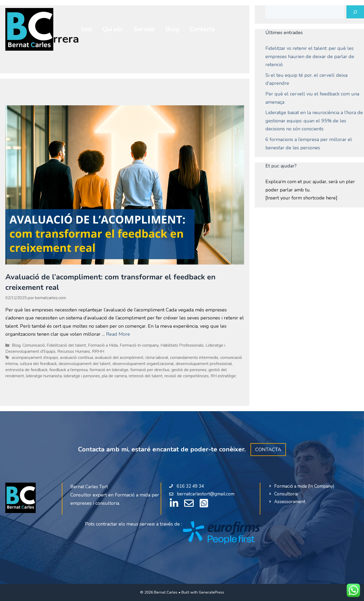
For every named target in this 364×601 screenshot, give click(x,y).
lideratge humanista (44, 376)
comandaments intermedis (194, 357)
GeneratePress (211, 592)
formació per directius (149, 369)
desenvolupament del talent (85, 363)
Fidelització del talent (66, 345)
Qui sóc (113, 29)
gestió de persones (189, 369)
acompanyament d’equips (35, 357)
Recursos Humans (73, 351)
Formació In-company (139, 345)
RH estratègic (223, 376)
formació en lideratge (109, 369)
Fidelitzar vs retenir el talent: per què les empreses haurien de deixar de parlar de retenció (309, 56)
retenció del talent (146, 376)
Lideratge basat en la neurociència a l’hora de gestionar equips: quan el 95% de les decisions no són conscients (314, 120)
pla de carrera (114, 376)
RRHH (98, 351)
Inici (86, 29)
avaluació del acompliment (119, 357)
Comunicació (33, 345)
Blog (172, 29)
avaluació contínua (76, 357)
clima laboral (156, 357)
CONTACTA (268, 449)
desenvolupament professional (204, 363)
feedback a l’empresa (68, 369)
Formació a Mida (103, 345)
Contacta (202, 29)
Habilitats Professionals (182, 345)
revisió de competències (186, 376)
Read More (118, 334)
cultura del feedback (38, 363)
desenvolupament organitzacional (143, 363)
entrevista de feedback (26, 369)
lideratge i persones (82, 376)
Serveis (144, 29)
